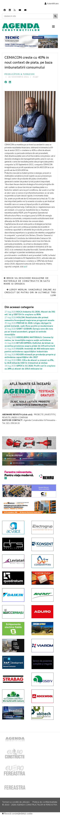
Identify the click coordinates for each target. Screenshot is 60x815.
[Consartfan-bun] (43, 561)
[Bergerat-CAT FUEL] (43, 628)
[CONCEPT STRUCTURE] (14, 645)
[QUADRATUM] (14, 578)
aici (25, 266)
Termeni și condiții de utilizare (16, 802)
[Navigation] (55, 26)
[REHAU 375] (29, 475)
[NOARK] (14, 628)
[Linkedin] (10, 10)
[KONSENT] (43, 544)
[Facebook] (5, 10)
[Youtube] (20, 10)
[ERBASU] (14, 612)
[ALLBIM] (29, 459)
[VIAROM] (43, 645)
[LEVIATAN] (14, 561)
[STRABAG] (14, 679)
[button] (52, 3)
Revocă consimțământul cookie (18, 813)
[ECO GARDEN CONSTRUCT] (14, 696)
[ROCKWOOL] (43, 696)
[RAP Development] (14, 662)
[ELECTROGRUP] (43, 527)
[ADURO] (43, 611)
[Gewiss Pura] (43, 578)
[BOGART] (43, 595)
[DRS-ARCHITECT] (14, 544)
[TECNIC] (31, 41)
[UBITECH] (43, 713)
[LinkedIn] (10, 82)
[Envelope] (25, 10)
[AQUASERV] (43, 679)
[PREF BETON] (29, 507)
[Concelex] (29, 491)
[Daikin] (14, 595)
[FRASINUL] (14, 712)
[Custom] (15, 10)
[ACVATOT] (14, 527)
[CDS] (43, 662)
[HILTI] (29, 442)
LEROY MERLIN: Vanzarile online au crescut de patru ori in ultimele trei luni (30, 292)
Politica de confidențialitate (44, 802)
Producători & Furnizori (20, 74)
